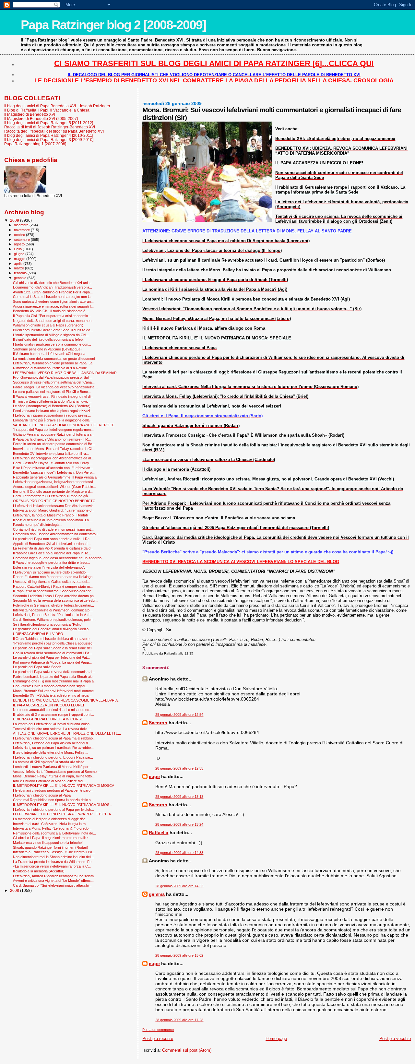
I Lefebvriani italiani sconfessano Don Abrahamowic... (54, 506)
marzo (19, 268)
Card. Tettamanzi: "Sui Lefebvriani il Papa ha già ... (52, 496)
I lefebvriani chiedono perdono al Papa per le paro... (53, 790)
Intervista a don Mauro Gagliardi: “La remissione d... (53, 510)
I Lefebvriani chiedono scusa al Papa (42, 795)
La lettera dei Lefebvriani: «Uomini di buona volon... (52, 724)
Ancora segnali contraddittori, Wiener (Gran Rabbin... (54, 487)
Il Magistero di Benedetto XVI (29, 114)
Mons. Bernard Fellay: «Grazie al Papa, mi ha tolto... (54, 776)
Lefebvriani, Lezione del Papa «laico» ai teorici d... (52, 743)
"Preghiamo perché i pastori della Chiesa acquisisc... (54, 643)
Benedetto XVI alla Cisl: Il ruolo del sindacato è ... (51, 311)
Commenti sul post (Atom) (186, 1050)
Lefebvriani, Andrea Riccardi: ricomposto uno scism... (55, 876)
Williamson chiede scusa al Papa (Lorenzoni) (48, 325)
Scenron (158, 722)
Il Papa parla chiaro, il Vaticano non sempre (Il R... (52, 439)
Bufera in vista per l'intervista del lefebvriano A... (50, 567)
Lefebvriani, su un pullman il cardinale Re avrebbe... (53, 748)
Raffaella (158, 832)
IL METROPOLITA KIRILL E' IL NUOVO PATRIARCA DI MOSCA (63, 785)
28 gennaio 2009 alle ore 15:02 (179, 955)
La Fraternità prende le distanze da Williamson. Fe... (53, 862)
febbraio (21, 273)
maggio (20, 259)
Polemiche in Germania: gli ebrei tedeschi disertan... (53, 605)
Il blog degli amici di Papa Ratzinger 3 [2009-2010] (48, 139)
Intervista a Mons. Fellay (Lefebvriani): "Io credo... (52, 828)
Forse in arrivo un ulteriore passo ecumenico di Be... (54, 444)
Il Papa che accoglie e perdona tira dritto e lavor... (51, 562)
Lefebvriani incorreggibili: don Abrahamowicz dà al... (53, 458)
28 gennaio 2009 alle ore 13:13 (179, 796)
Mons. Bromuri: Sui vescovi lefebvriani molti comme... (55, 691)
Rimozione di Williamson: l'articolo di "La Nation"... (51, 368)
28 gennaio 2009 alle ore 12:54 (179, 714)
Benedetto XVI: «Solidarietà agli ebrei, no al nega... (52, 695)
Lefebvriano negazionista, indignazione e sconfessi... (54, 482)
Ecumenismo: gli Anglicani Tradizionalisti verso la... (52, 287)
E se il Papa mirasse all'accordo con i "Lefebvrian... (53, 468)
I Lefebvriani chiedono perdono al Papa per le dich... (53, 809)
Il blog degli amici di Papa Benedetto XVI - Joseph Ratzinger (57, 106)
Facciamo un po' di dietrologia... (37, 524)
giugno (19, 254)
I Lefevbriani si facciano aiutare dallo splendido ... (51, 572)
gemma (157, 894)
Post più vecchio (395, 1038)
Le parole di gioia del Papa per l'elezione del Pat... (51, 657)
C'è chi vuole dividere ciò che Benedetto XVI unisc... (53, 283)
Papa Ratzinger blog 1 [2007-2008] (35, 144)
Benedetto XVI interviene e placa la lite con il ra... (51, 453)
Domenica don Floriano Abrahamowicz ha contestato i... (56, 534)
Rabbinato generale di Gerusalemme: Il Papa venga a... (56, 477)
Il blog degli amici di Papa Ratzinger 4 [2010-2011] (48, 135)
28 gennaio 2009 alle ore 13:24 (179, 824)
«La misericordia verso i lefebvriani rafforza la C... (52, 866)
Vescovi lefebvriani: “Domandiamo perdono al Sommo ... (57, 772)
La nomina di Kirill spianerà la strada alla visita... (50, 762)
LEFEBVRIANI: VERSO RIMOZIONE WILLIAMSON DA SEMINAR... (66, 373)
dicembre (22, 225)
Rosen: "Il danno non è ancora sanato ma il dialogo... (54, 577)
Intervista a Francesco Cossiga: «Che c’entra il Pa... (54, 852)
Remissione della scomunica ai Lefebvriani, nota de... (54, 833)
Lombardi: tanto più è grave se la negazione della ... (53, 420)
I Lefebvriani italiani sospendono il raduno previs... (52, 415)
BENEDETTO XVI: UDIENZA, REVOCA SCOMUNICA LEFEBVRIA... (67, 700)
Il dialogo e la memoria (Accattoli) (39, 871)
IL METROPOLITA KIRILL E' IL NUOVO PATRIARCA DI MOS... (62, 805)
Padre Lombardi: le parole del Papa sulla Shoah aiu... (54, 677)
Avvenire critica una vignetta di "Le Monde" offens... (53, 880)
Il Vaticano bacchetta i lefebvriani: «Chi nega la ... (51, 354)
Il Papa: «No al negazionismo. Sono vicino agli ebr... (53, 591)
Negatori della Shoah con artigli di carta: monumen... (53, 321)
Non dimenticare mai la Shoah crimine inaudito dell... (53, 857)
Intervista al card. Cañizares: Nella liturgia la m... (51, 824)
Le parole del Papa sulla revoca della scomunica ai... (54, 672)
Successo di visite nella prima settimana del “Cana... (54, 382)
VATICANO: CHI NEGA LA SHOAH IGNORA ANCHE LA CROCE (63, 425)
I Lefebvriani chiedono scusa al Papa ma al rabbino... (54, 738)
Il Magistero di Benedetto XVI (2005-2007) (41, 118)
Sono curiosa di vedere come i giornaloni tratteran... (53, 301)
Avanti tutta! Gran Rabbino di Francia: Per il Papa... (53, 292)
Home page (276, 1038)
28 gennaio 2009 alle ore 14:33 (179, 853)
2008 (15, 890)
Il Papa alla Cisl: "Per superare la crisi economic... (52, 316)
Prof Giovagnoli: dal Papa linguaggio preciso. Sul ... (52, 377)
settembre (22, 240)
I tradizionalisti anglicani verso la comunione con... (52, 344)
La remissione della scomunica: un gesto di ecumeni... (55, 359)
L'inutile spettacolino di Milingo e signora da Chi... (51, 335)
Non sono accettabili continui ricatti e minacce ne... (52, 710)
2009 (15, 220)
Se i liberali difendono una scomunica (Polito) (48, 624)
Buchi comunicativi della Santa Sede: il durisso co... (53, 330)
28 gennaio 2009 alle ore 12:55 (179, 768)
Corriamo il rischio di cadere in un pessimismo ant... (53, 529)
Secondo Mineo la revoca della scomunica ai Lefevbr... (55, 600)
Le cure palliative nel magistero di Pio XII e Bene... (52, 392)
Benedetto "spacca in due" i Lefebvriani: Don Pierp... (54, 472)
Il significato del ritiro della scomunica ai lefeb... (49, 339)
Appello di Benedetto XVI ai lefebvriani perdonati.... (52, 544)
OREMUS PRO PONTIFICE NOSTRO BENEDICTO (54, 501)
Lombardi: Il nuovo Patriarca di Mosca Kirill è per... (52, 767)
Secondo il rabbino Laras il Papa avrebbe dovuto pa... (55, 596)
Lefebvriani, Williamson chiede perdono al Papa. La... (54, 363)
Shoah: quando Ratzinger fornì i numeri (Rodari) (50, 847)
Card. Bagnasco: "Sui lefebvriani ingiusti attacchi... (52, 885)
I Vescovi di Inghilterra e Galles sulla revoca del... (51, 582)
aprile (18, 264)
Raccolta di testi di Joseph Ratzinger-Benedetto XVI (49, 127)
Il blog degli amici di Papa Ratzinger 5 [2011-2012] (48, 123)
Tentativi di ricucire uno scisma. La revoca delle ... (52, 729)
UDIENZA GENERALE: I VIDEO (38, 634)
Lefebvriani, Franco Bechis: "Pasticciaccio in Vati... (52, 615)
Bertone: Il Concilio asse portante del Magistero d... (53, 491)
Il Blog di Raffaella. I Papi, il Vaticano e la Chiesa (46, 110)
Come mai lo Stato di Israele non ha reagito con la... (53, 297)
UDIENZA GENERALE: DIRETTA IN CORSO (48, 719)
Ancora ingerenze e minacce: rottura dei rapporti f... (53, 306)
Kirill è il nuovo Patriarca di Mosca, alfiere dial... (49, 781)
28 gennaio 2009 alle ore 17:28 (179, 1020)
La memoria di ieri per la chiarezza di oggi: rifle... (50, 819)
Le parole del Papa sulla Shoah (37, 667)
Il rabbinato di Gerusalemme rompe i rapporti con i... (53, 714)
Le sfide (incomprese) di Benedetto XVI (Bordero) (51, 406)
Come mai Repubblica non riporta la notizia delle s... (53, 800)
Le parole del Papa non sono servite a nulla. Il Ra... (52, 539)
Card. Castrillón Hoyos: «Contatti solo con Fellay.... (53, 463)
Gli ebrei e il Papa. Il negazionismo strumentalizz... (52, 838)
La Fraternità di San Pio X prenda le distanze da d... (53, 548)
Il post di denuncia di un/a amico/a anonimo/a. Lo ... (53, 520)
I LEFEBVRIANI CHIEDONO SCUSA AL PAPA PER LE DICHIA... (63, 814)
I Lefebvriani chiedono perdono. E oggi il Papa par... (53, 757)
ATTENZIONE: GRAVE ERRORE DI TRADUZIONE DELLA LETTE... (67, 733)
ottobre (20, 235)
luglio (18, 249)
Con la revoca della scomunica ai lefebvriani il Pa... (52, 653)
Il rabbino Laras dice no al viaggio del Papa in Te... (52, 553)
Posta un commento (158, 1030)
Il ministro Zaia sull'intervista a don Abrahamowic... (52, 401)
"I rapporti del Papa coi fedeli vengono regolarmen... (53, 430)
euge (154, 776)
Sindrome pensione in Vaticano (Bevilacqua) (47, 349)
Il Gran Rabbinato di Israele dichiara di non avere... (52, 639)
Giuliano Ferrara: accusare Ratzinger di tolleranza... (53, 434)
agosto (20, 244)
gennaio (20, 278)
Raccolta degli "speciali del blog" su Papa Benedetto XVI (54, 131)
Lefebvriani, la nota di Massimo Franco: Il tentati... (51, 515)
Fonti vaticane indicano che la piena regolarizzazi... (53, 411)
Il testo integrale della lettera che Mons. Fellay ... (50, 752)
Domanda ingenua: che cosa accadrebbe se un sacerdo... (58, 558)
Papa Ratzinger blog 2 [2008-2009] (113, 25)
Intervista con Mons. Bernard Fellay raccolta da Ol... (54, 449)
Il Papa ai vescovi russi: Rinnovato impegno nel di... (53, 396)
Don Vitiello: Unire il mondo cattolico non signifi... (50, 686)
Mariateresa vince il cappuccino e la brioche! (48, 843)
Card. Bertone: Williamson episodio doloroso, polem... (54, 619)
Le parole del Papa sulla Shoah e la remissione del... (53, 648)
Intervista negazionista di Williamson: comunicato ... (53, 610)
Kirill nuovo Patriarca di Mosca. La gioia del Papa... (52, 662)
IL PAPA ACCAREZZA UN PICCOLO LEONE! (48, 705)
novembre (22, 230)
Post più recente (157, 1038)
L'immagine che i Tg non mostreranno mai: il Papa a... (55, 681)
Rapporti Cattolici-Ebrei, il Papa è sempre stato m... (53, 586)
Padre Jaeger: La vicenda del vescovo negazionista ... (55, 387)
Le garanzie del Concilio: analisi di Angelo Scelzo (51, 629)
